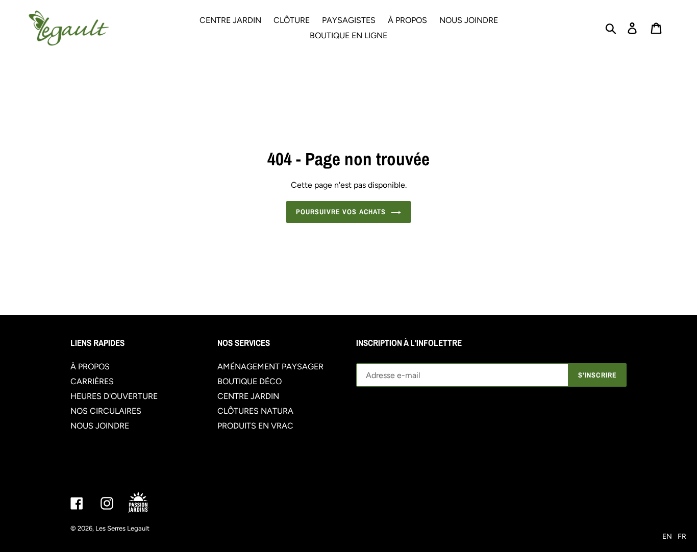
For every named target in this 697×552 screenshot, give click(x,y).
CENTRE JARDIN (248, 396)
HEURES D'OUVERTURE (114, 396)
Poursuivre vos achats (341, 211)
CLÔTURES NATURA (255, 411)
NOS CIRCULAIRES (105, 411)
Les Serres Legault (122, 528)
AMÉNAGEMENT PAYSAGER (270, 366)
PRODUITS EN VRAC (255, 426)
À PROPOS (90, 366)
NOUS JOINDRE (99, 426)
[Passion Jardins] (147, 502)
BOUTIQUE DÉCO (249, 381)
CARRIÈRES (92, 381)
